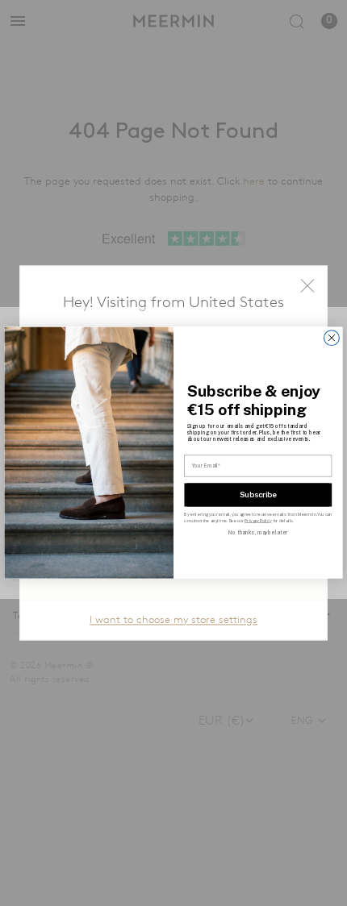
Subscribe (258, 494)
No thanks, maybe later (257, 533)
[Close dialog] (332, 338)
